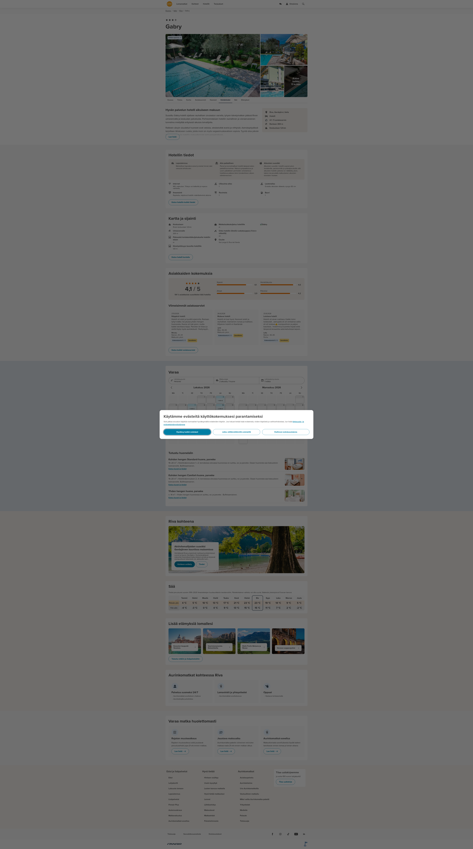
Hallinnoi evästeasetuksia (285, 432)
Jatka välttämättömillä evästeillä (236, 432)
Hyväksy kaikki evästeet (187, 432)
